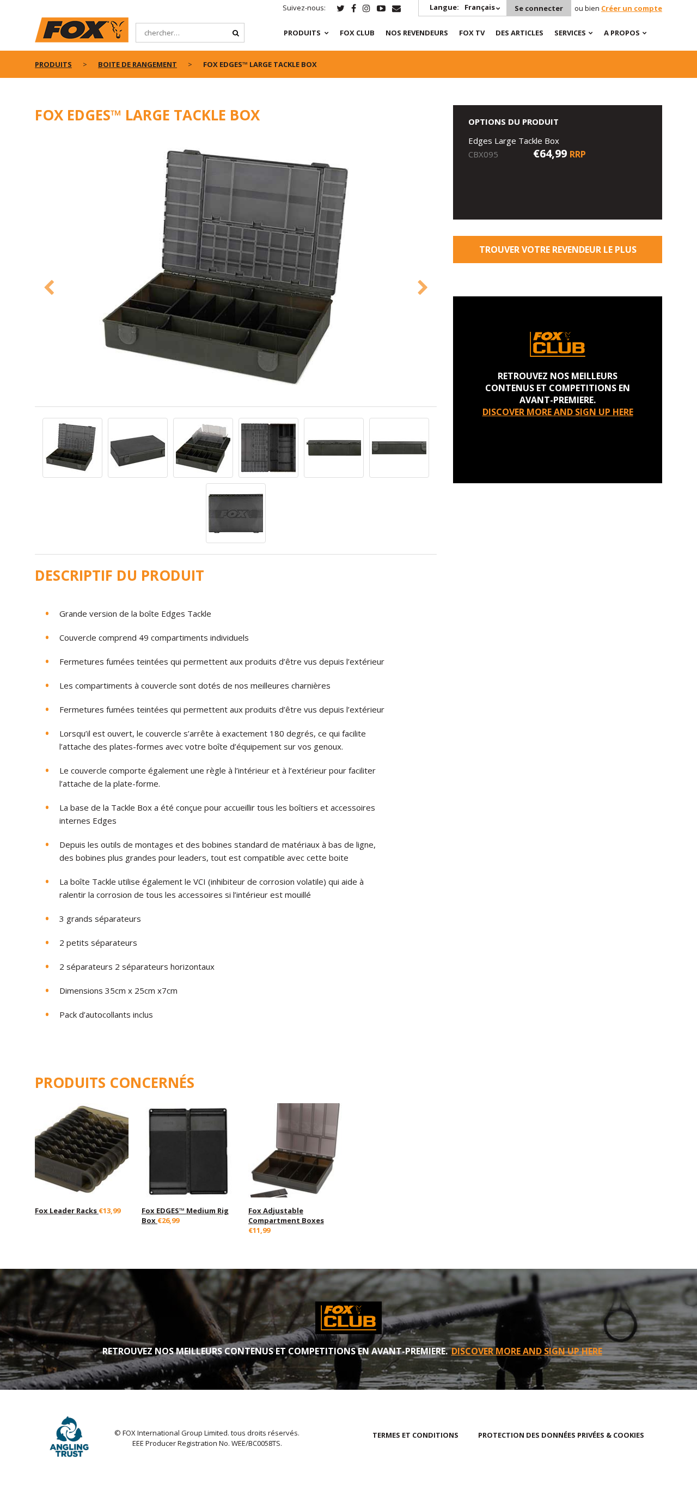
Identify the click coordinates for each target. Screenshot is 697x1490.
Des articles (519, 33)
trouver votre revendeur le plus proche (558, 253)
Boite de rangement (137, 64)
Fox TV (472, 33)
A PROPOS (622, 33)
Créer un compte (631, 8)
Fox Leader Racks (67, 1210)
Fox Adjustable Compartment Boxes (286, 1215)
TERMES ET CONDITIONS (415, 1435)
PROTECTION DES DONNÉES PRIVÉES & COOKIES (561, 1435)
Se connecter (539, 8)
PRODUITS (302, 33)
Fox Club (357, 33)
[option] (236, 271)
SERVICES (570, 33)
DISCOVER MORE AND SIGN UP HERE (557, 412)
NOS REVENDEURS (417, 33)
